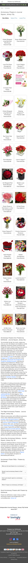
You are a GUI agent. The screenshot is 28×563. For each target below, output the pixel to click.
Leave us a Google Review (14, 544)
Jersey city (13, 498)
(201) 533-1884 (14, 532)
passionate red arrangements (15, 359)
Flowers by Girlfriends (14, 1)
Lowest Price (22, 18)
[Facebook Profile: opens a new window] (14, 539)
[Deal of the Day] (20, 81)
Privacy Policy (12, 557)
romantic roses (4, 419)
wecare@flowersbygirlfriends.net (14, 534)
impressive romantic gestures (12, 428)
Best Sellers (5, 18)
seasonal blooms (14, 419)
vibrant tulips (21, 391)
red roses (10, 356)
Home (2, 8)
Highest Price (14, 18)
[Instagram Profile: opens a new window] (10, 539)
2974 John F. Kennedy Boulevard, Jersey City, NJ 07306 (14, 531)
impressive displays (11, 377)
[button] (24, 559)
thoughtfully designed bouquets (8, 361)
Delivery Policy (14, 559)
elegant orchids (6, 358)
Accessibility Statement (22, 557)
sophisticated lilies (5, 394)
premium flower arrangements (10, 422)
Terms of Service (3, 557)
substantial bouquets (8, 425)
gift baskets (4, 397)
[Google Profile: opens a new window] (17, 539)
